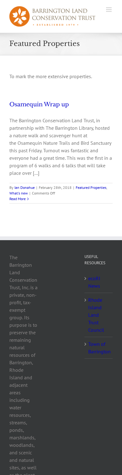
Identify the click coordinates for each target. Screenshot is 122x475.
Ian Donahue (24, 187)
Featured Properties (91, 187)
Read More (17, 198)
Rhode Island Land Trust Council (96, 315)
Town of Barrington (98, 348)
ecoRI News (94, 282)
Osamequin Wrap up (39, 104)
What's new (18, 193)
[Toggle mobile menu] (109, 9)
